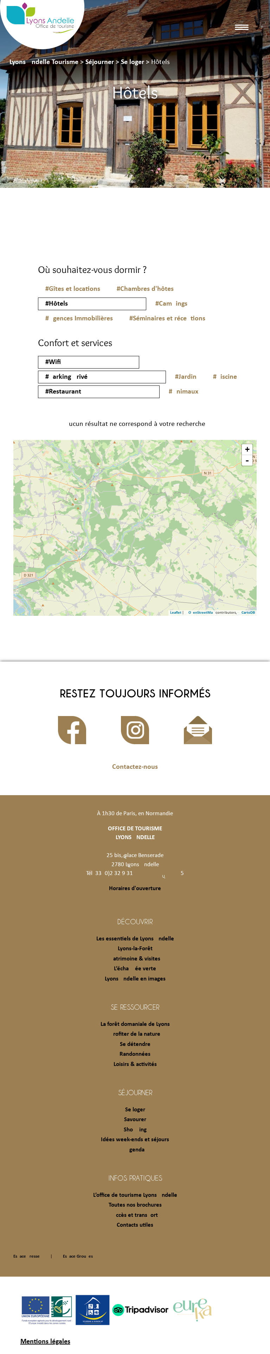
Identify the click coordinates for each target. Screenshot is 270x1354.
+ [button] (247, 449)
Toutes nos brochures (135, 1205)
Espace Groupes (78, 1256)
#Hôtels (56, 303)
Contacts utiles (135, 1225)
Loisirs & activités (135, 1064)
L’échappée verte (135, 969)
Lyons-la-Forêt (135, 949)
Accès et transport (135, 1215)
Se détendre (135, 1044)
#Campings (171, 303)
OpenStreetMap (201, 613)
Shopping (135, 1130)
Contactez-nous (135, 767)
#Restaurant (63, 391)
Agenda (135, 1150)
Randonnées (135, 1054)
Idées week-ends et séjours (135, 1140)
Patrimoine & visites (135, 959)
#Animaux (183, 391)
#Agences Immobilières (79, 318)
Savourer (135, 1120)
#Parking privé (66, 377)
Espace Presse (26, 1256)
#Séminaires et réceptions (167, 318)
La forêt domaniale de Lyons (135, 1024)
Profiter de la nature (135, 1034)
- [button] (247, 460)
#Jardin (186, 377)
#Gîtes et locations (72, 289)
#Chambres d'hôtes (145, 289)
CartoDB (248, 613)
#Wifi (53, 362)
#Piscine (225, 377)
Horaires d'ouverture (135, 889)
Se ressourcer (135, 1007)
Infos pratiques (135, 1178)
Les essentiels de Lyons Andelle (135, 939)
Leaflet (175, 613)
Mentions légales (45, 1341)
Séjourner (135, 1092)
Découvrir (135, 921)
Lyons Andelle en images (135, 979)
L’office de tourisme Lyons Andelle (135, 1195)
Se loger (135, 1110)
